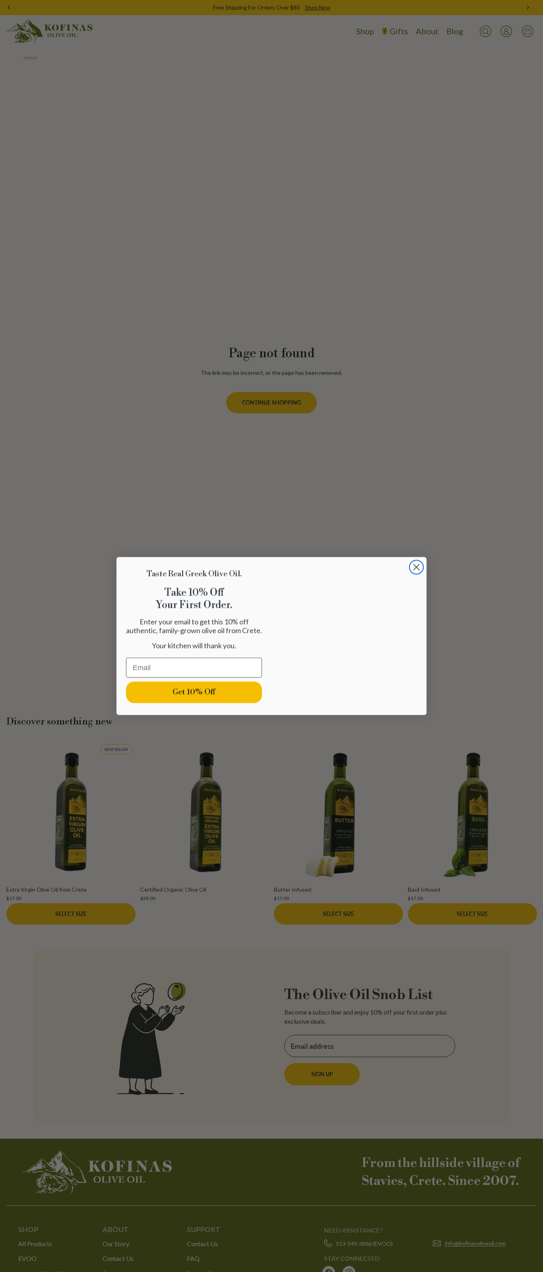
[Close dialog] (416, 543)
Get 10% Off (194, 692)
